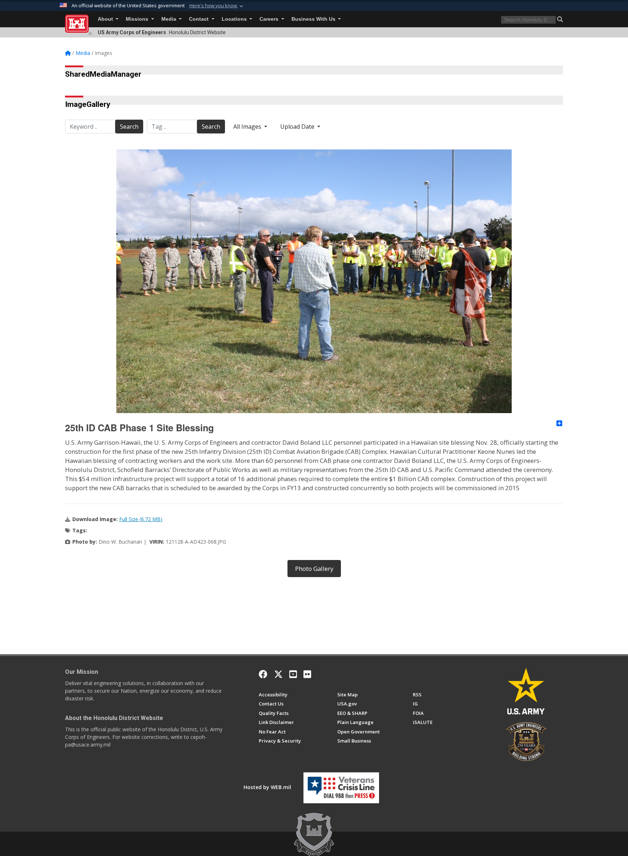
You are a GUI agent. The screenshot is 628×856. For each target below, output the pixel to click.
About (106, 19)
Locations (235, 19)
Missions (138, 19)
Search (129, 127)
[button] (217, 5)
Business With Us (314, 19)
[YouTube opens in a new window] (293, 674)
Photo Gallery (314, 568)
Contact (199, 19)
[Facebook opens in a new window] (263, 674)
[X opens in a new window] (278, 674)
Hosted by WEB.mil (267, 787)
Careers (269, 19)
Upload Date (298, 127)
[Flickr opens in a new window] (307, 674)
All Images (248, 127)
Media (169, 19)
